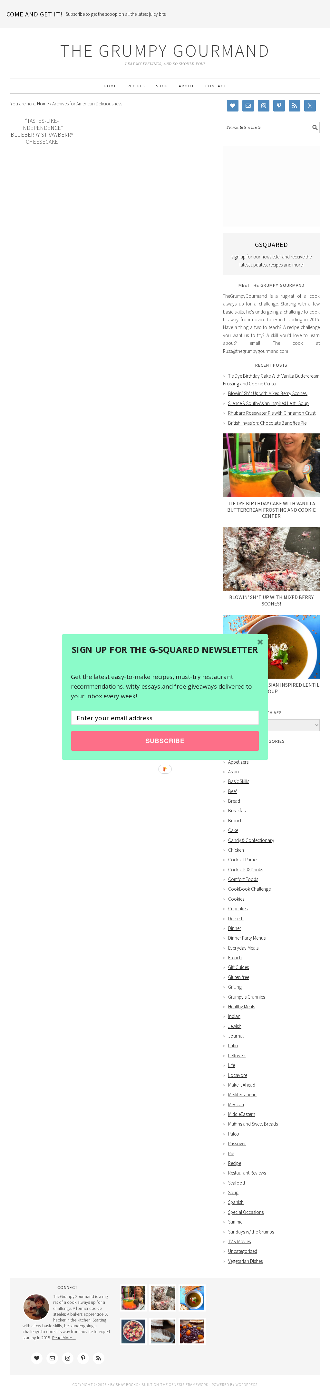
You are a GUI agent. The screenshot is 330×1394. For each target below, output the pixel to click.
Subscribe (165, 740)
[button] (165, 649)
